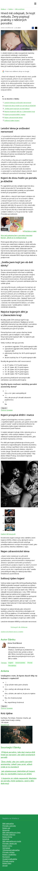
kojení (10, 663)
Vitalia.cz (3, 9)
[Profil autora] (4, 645)
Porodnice (12, 666)
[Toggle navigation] (35, 3)
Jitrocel (5, 866)
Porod (30, 663)
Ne (6, 404)
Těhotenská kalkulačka (10, 850)
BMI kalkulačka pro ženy (11, 832)
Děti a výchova (19, 9)
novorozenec (20, 663)
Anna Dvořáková (7, 28)
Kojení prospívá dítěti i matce (14, 114)
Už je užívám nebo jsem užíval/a (16, 685)
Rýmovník (6, 830)
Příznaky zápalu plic (9, 843)
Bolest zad (6, 828)
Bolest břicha (7, 837)
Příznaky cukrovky (9, 826)
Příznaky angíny (8, 861)
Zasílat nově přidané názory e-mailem (12, 632)
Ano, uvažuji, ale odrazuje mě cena (17, 689)
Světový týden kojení (12, 120)
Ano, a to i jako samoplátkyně (15, 393)
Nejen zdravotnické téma (13, 117)
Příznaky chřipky (8, 852)
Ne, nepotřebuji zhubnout (14, 702)
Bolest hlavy (6, 863)
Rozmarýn (6, 857)
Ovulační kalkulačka (9, 859)
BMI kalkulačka (8, 824)
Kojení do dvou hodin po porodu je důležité (20, 106)
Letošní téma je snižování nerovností (17, 103)
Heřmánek (6, 848)
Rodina (10, 9)
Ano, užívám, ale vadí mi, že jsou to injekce (20, 693)
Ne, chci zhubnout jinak (13, 698)
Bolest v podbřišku (9, 854)
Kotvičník (5, 839)
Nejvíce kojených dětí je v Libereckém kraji (19, 111)
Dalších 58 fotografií (8, 534)
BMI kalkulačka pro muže (11, 841)
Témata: (4, 663)
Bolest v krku (7, 846)
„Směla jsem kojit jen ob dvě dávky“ (17, 109)
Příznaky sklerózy (8, 835)
